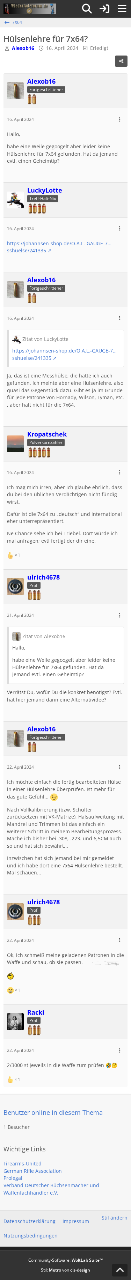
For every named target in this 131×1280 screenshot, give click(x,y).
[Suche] (87, 9)
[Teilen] (121, 61)
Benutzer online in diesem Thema (53, 1112)
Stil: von (65, 1270)
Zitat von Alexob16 (43, 636)
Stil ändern (115, 1217)
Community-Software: (65, 1260)
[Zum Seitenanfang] (120, 1270)
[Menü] (122, 9)
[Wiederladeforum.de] (29, 9)
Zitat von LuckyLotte (45, 339)
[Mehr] (119, 119)
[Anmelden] (104, 9)
